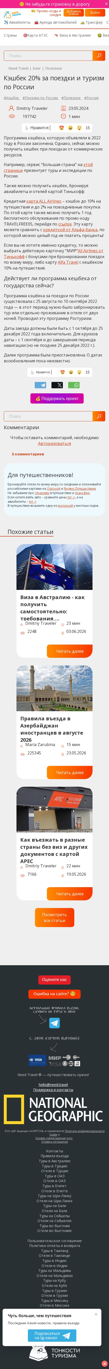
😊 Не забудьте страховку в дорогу (54, 4)
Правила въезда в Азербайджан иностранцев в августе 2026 (51, 728)
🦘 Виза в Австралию (72, 35)
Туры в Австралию (54, 1160)
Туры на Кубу (54, 1280)
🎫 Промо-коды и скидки (46, 12)
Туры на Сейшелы (54, 1215)
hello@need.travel (53, 1084)
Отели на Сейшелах (54, 1220)
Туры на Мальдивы (54, 1270)
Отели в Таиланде (54, 1255)
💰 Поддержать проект (57, 398)
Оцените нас (54, 979)
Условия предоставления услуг (54, 1138)
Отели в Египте (54, 1190)
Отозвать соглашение (54, 1141)
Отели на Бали (54, 1210)
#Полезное (71, 97)
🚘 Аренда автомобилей (55, 22)
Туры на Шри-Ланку (54, 1195)
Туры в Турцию (54, 1166)
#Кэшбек (12, 97)
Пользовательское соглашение (54, 1240)
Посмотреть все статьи (54, 917)
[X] (57, 385)
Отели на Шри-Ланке (54, 1200)
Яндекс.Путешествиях (80, 488)
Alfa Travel (68, 262)
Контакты (54, 1151)
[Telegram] (40, 385)
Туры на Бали (54, 1205)
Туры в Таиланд (54, 1250)
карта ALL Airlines (43, 201)
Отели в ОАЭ (54, 1180)
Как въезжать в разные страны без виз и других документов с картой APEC (54, 849)
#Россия (91, 97)
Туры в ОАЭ (55, 1175)
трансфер (82, 493)
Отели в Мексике (54, 1305)
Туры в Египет (54, 1185)
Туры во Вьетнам (55, 1225)
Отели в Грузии (54, 1295)
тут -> (71, 497)
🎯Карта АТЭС (35, 35)
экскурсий (65, 505)
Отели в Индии (54, 1265)
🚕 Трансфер (91, 22)
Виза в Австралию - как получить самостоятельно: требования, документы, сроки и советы (52, 607)
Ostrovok (53, 488)
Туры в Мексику (54, 1300)
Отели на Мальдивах (55, 1275)
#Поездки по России (41, 97)
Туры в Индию (54, 1260)
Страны (10, 35)
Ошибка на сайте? (54, 994)
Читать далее (70, 651)
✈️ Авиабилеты (17, 22)
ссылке (65, 224)
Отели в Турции (54, 1170)
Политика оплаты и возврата (54, 1245)
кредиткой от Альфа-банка (70, 229)
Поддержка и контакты (53, 1089)
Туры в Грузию (54, 1290)
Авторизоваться (54, 443)
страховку (42, 493)
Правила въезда (55, 1155)
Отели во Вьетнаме (54, 1230)
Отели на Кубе (54, 1285)
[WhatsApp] (74, 385)
